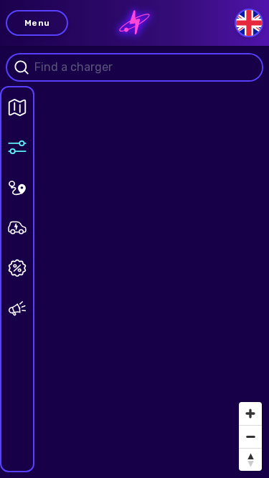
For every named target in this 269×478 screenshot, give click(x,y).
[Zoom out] (250, 436)
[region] (134, 239)
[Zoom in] (250, 413)
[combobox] (146, 67)
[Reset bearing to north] (250, 459)
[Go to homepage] (135, 23)
